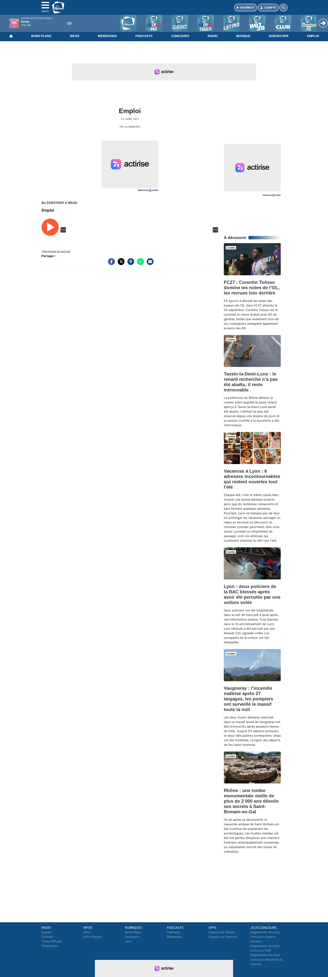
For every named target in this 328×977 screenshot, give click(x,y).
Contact (47, 937)
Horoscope (279, 36)
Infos (74, 36)
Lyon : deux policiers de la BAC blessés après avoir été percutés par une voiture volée (252, 594)
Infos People (92, 937)
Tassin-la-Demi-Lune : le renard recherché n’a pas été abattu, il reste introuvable (251, 381)
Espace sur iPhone (222, 932)
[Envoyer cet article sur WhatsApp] (139, 263)
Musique (243, 36)
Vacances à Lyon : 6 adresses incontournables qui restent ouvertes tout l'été (252, 479)
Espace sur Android (223, 937)
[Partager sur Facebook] (110, 263)
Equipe (46, 932)
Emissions (132, 937)
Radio (213, 36)
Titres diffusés (52, 941)
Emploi (313, 36)
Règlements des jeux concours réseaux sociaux (265, 936)
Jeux (128, 941)
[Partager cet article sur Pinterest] (129, 263)
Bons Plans (41, 36)
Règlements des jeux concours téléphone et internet (266, 959)
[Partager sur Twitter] (120, 263)
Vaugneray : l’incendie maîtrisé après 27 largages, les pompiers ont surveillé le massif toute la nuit (248, 699)
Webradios (107, 36)
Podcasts (144, 36)
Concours (180, 36)
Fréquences (50, 946)
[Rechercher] (283, 7)
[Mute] (69, 23)
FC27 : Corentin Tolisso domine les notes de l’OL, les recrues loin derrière (252, 287)
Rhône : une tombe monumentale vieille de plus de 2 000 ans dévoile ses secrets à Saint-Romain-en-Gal (251, 801)
